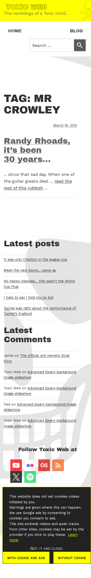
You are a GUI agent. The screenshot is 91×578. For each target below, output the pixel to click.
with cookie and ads (26, 557)
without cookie (72, 557)
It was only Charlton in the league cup (35, 259)
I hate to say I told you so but (28, 297)
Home (15, 31)
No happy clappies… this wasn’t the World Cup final (39, 284)
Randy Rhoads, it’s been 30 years (37, 150)
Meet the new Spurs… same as (30, 270)
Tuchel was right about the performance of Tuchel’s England (40, 311)
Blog (76, 31)
